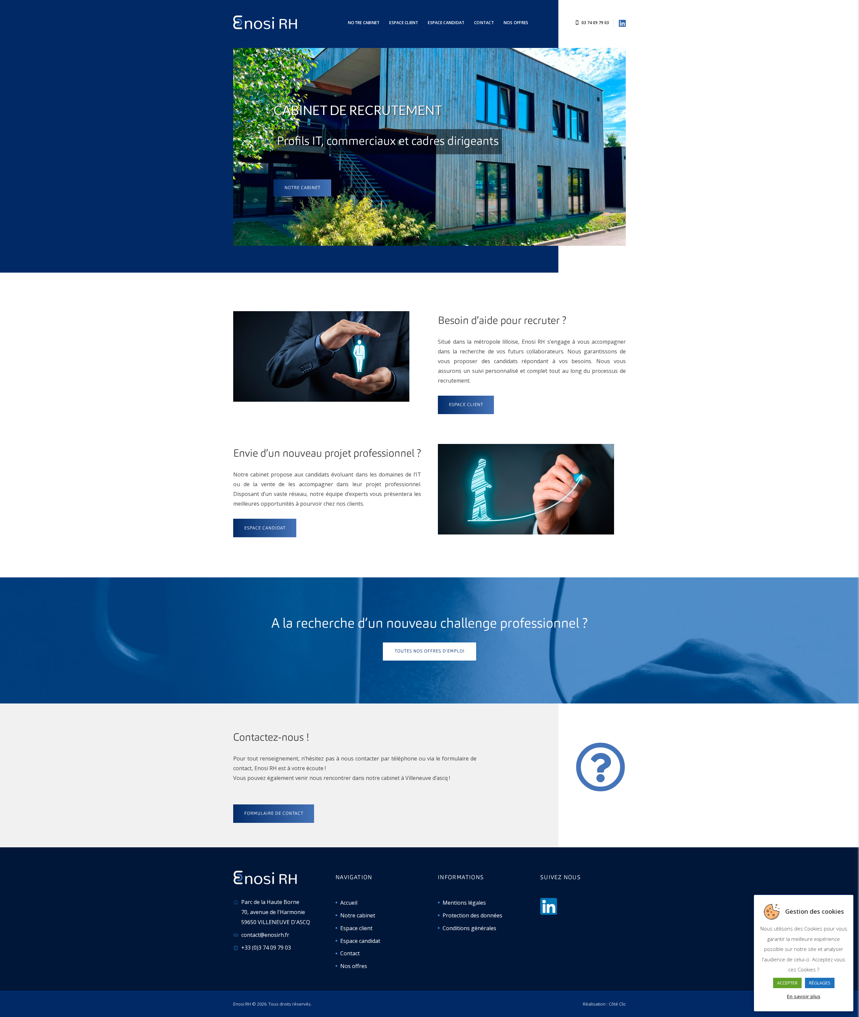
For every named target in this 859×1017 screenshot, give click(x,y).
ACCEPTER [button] (787, 983)
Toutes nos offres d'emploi (430, 651)
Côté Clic (617, 1004)
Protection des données (472, 915)
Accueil (348, 902)
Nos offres (353, 966)
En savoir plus (803, 996)
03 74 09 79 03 (595, 22)
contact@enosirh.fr (265, 935)
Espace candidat (360, 941)
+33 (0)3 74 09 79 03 (266, 947)
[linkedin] (622, 23)
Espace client (356, 928)
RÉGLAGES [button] (819, 983)
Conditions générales (469, 928)
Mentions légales (464, 902)
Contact (350, 953)
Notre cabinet (302, 188)
